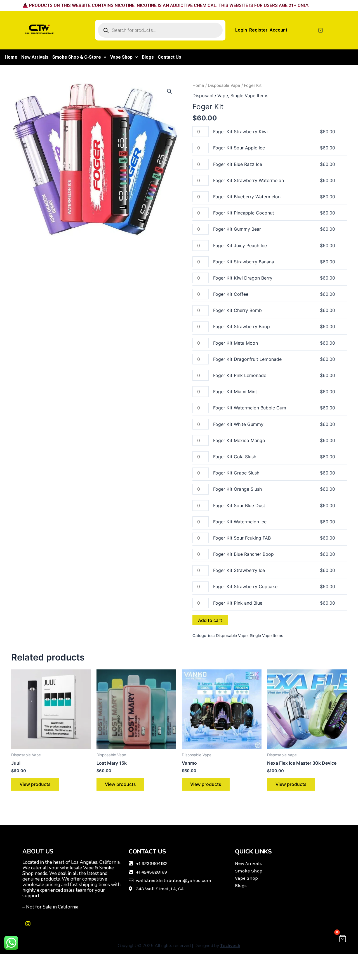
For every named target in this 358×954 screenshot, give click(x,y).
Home (11, 57)
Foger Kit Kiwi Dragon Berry (242, 278)
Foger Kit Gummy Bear (237, 229)
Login (241, 30)
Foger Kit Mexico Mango (239, 440)
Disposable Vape (224, 85)
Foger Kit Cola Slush (234, 456)
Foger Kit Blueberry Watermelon (247, 196)
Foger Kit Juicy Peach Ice (240, 245)
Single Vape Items (249, 95)
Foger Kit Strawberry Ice (239, 570)
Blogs (148, 57)
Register (258, 30)
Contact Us (169, 57)
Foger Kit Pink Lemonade (239, 375)
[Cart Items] (334, 30)
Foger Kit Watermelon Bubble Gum (249, 408)
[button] (79, 57)
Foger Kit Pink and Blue (237, 603)
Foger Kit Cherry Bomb (237, 310)
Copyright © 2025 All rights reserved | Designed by (179, 946)
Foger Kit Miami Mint (235, 391)
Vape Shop (121, 57)
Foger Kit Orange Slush (237, 489)
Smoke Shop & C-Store (76, 57)
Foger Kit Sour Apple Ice (239, 148)
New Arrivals (34, 57)
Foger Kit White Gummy (238, 424)
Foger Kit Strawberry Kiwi (240, 131)
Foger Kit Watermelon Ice (240, 521)
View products (35, 784)
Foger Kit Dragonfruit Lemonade (247, 359)
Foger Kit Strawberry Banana (243, 261)
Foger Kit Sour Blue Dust (239, 505)
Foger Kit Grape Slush (236, 473)
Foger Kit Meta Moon (235, 343)
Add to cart (210, 620)
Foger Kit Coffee (230, 294)
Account (278, 30)
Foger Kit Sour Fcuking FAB (242, 538)
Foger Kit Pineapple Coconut (243, 213)
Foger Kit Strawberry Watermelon (248, 180)
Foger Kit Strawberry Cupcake (245, 586)
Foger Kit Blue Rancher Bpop (243, 554)
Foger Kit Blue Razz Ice (237, 164)
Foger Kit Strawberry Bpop (241, 326)
